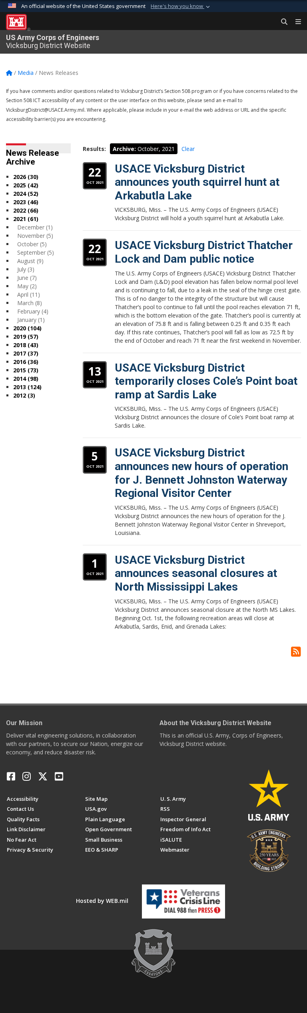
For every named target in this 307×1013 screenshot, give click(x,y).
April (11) (28, 294)
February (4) (32, 311)
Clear (188, 149)
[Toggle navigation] (295, 22)
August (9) (30, 261)
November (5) (35, 235)
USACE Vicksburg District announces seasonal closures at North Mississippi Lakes (196, 573)
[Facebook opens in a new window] (11, 776)
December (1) (35, 227)
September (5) (35, 252)
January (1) (31, 320)
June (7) (27, 277)
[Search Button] (281, 22)
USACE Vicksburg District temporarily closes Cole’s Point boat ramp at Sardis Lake (206, 381)
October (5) (32, 244)
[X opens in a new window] (43, 776)
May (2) (27, 286)
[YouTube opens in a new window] (59, 776)
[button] (181, 6)
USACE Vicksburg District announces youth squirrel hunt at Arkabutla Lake (197, 182)
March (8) (29, 303)
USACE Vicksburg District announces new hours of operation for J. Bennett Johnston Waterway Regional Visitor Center (201, 473)
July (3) (25, 269)
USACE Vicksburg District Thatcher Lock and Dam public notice (204, 252)
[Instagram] (26, 776)
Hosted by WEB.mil (102, 900)
